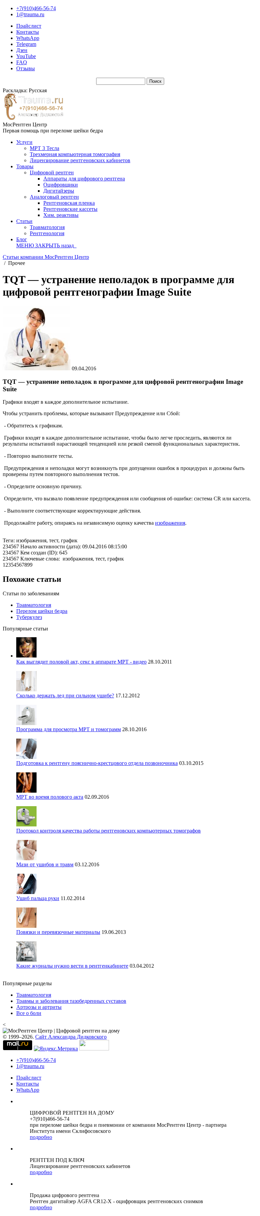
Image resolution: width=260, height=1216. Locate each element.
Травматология (47, 227)
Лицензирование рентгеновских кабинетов (80, 160)
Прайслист (28, 26)
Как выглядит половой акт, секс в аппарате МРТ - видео (81, 662)
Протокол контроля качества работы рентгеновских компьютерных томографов (108, 831)
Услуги (24, 142)
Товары (25, 166)
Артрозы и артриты (39, 1007)
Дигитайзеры (58, 191)
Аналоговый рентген (54, 197)
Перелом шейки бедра (41, 611)
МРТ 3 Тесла (44, 148)
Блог (21, 239)
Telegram (26, 44)
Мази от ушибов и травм (44, 864)
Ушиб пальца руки (37, 898)
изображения (170, 523)
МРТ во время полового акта (49, 797)
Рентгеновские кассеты (70, 209)
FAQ (21, 62)
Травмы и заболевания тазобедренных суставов (71, 1001)
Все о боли (28, 1013)
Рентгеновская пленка (69, 203)
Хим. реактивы (61, 215)
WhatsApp (27, 38)
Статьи (24, 221)
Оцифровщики (60, 185)
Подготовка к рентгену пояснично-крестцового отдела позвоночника (97, 763)
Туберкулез (29, 617)
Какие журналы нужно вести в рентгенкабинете (72, 966)
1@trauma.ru (30, 14)
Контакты (27, 32)
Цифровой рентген (52, 172)
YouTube (26, 56)
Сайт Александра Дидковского (71, 1037)
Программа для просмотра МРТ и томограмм (68, 729)
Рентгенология (47, 233)
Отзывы (25, 68)
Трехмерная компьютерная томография (75, 154)
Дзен (21, 50)
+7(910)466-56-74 (36, 8)
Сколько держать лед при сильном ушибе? (65, 695)
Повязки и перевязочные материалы (58, 932)
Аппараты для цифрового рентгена (84, 178)
